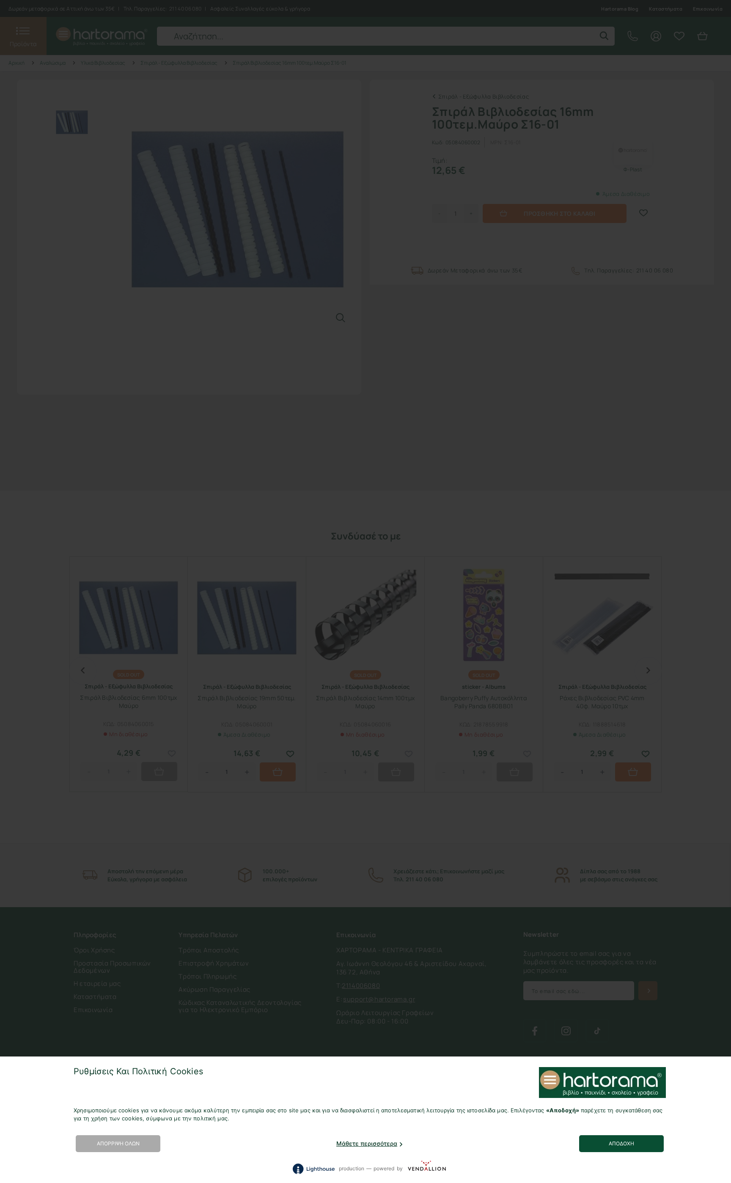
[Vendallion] (427, 1169)
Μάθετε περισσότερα (366, 1143)
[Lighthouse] (313, 1169)
